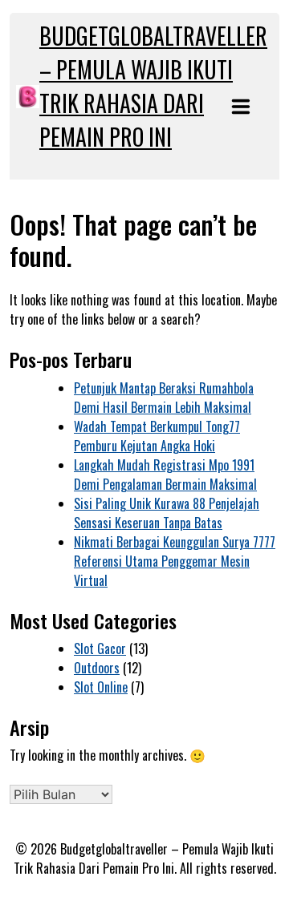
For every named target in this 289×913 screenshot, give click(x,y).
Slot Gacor (100, 648)
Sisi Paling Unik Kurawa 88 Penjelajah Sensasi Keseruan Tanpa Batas (166, 513)
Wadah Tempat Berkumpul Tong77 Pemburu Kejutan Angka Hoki (157, 436)
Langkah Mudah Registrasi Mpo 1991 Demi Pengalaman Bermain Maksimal (165, 474)
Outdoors (97, 667)
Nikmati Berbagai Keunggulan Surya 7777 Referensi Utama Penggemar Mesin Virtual (174, 561)
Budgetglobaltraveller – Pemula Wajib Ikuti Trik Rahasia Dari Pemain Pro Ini (153, 86)
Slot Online (101, 687)
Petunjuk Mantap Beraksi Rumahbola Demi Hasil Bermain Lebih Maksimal (164, 397)
